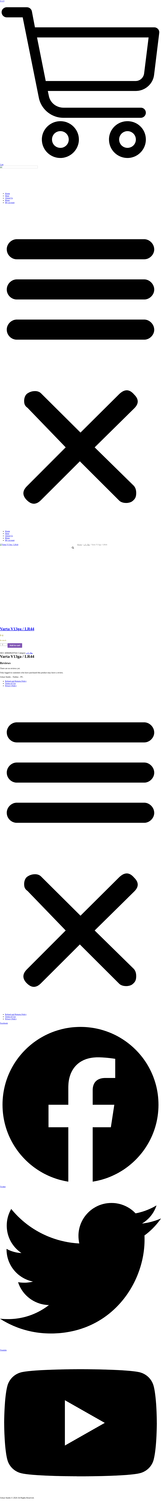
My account (9, 203)
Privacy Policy (11, 686)
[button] (80, 367)
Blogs (7, 200)
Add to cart (15, 645)
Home (7, 193)
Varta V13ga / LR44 (17, 629)
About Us (9, 198)
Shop (7, 196)
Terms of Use (10, 683)
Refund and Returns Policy (16, 681)
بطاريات (87, 545)
